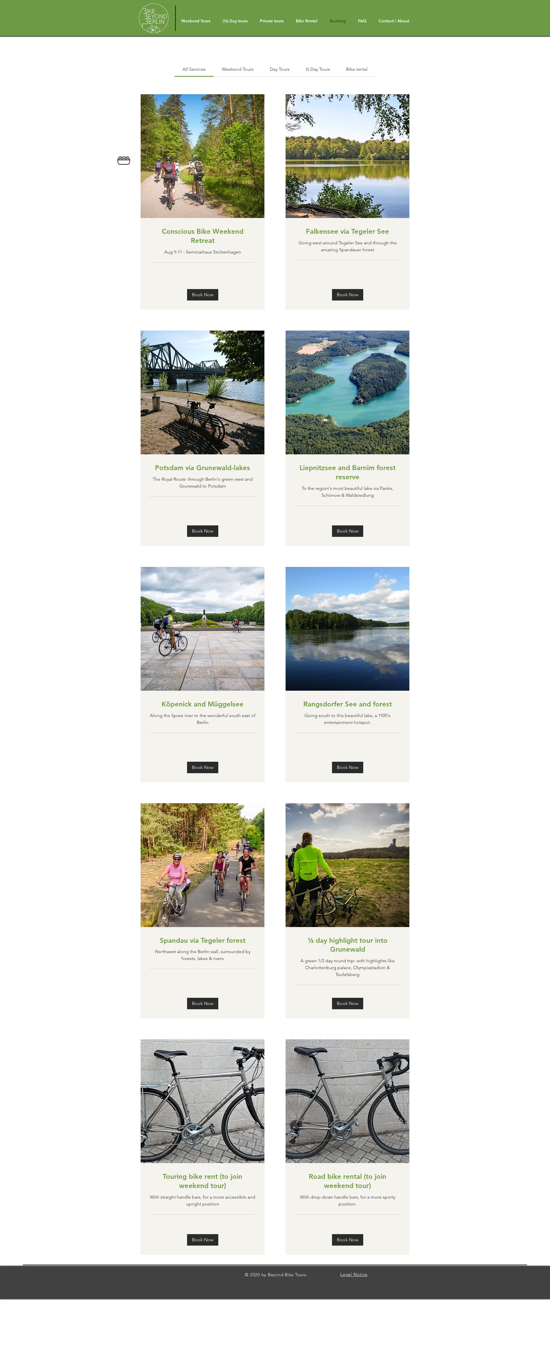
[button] (202, 295)
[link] (194, 69)
